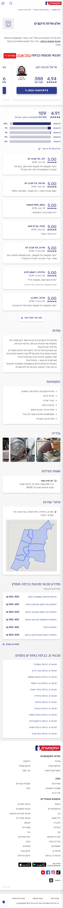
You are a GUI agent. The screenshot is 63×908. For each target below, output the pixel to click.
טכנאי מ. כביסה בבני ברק (44, 670)
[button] (54, 880)
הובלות (57, 827)
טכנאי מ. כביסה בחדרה (45, 695)
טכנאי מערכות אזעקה (19, 813)
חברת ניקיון (54, 841)
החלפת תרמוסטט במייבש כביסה (41, 619)
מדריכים (56, 793)
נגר (28, 832)
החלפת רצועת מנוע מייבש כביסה (41, 634)
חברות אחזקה (53, 836)
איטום (57, 804)
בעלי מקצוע (56, 10)
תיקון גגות (25, 850)
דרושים (26, 761)
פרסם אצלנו (24, 765)
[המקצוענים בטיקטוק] (58, 872)
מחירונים (56, 783)
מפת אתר (55, 898)
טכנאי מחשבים (23, 808)
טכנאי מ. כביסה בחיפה (46, 702)
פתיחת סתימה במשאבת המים (42, 596)
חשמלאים (55, 846)
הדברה (57, 822)
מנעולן (27, 822)
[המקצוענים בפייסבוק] (48, 872)
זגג (59, 832)
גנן (59, 813)
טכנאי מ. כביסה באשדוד (45, 664)
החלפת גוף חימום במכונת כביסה (41, 612)
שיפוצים (26, 846)
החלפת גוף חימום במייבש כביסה (41, 604)
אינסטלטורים (54, 808)
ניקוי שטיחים (24, 836)
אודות (57, 761)
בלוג (28, 788)
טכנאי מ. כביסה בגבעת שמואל (42, 676)
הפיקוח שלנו (54, 765)
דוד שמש (56, 818)
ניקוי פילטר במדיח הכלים (34, 285)
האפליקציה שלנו (52, 770)
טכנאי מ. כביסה (52, 855)
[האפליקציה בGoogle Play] (39, 865)
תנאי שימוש (38, 898)
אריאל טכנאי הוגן (46, 67)
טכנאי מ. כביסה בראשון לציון (43, 721)
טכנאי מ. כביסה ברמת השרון (43, 727)
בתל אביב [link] (24, 55)
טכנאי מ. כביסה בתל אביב (44, 733)
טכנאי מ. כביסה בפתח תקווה (43, 714)
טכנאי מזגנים (24, 804)
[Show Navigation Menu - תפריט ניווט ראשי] (3, 3)
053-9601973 (38, 90)
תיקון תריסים (24, 855)
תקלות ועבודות (23, 783)
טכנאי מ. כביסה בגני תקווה (44, 683)
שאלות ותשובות (53, 788)
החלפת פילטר (50, 627)
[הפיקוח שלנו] (3, 902)
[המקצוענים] (54, 3)
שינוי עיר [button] (11, 55)
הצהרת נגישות (18, 898)
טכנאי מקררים (23, 818)
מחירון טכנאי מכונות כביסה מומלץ (36, 584)
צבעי (28, 841)
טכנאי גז (56, 850)
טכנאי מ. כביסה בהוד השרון (43, 689)
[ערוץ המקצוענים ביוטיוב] (43, 872)
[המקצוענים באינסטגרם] (53, 872)
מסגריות (26, 827)
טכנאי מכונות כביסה (41, 10)
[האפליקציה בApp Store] (24, 865)
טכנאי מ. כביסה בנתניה (45, 708)
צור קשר (26, 770)
